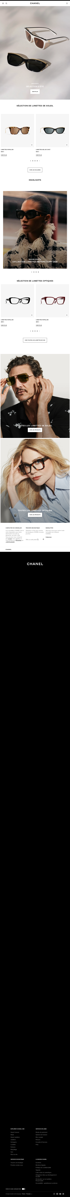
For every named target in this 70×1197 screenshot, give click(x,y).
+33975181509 (10, 542)
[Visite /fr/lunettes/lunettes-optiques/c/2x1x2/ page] (35, 481)
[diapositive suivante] (66, 135)
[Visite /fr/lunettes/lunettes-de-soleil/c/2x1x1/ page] (35, 396)
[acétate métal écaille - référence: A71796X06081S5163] (17, 130)
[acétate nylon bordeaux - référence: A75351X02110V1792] (52, 300)
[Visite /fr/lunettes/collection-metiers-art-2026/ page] (35, 230)
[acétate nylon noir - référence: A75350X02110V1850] (17, 300)
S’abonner (49, 537)
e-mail (10, 538)
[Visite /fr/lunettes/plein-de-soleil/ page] (35, 50)
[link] (43, 539)
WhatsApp (18, 540)
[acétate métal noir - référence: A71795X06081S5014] (52, 130)
